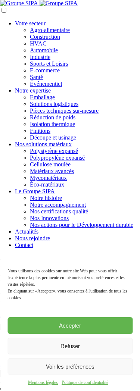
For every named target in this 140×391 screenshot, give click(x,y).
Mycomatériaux (48, 178)
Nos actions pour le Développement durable (81, 225)
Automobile (44, 50)
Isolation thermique (52, 124)
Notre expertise (33, 90)
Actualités (26, 231)
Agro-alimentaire (50, 30)
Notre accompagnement (58, 204)
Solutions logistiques (54, 104)
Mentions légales (43, 382)
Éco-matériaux (47, 184)
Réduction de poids (52, 117)
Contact (24, 245)
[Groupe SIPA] (39, 3)
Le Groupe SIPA (35, 191)
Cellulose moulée (50, 164)
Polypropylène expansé (57, 157)
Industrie (40, 57)
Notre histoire (46, 198)
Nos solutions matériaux (43, 144)
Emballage (42, 97)
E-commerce (45, 70)
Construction (45, 37)
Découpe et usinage (53, 137)
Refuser (70, 346)
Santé (36, 77)
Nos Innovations (49, 218)
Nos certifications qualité (59, 211)
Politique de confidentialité (85, 382)
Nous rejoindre (32, 238)
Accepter (70, 325)
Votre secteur (30, 23)
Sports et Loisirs (49, 63)
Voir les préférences (70, 366)
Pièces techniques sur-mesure (64, 110)
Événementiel (46, 84)
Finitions (40, 131)
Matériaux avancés (52, 171)
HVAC (38, 43)
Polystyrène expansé (54, 151)
